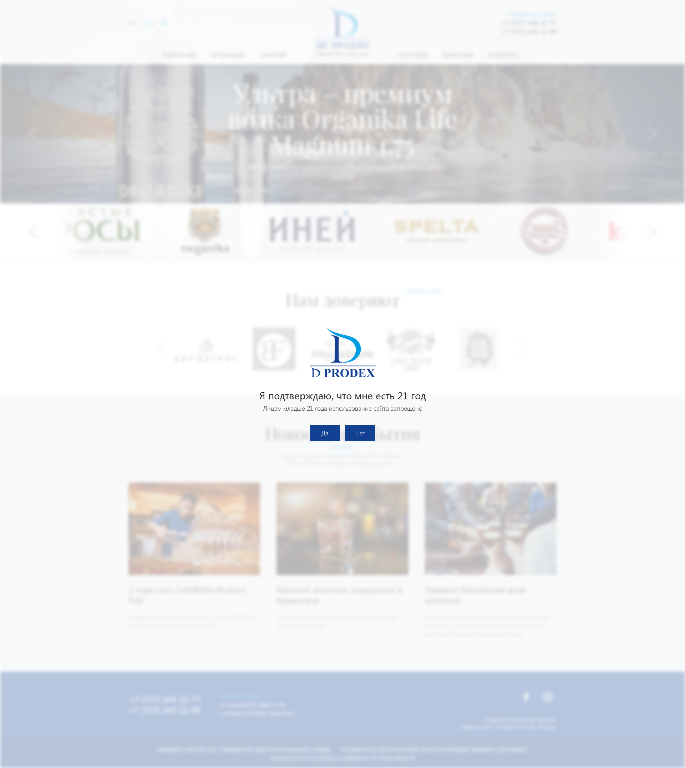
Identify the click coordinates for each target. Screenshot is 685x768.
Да (325, 433)
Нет (360, 433)
